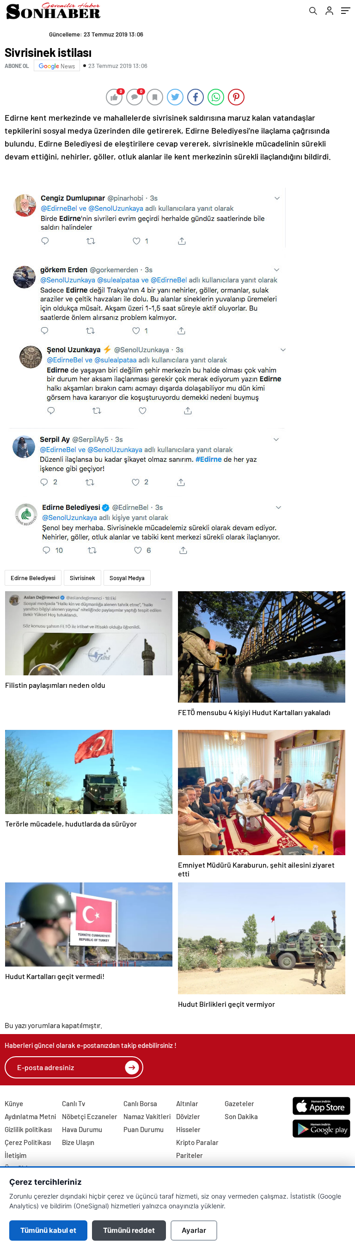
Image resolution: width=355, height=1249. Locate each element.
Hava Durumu (82, 1129)
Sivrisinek (82, 578)
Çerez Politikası (28, 1142)
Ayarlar (194, 1230)
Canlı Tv (73, 1103)
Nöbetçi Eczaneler (89, 1116)
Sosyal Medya (127, 578)
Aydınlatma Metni (30, 1116)
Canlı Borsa (140, 1103)
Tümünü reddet (129, 1230)
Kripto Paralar (197, 1142)
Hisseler (188, 1129)
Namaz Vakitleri (147, 1116)
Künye (14, 1103)
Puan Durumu (143, 1129)
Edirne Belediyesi (33, 578)
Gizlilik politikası (28, 1129)
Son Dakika (241, 1116)
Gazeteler (239, 1103)
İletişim (15, 1155)
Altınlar (187, 1103)
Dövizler (188, 1116)
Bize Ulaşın (78, 1142)
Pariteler (189, 1155)
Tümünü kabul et (48, 1230)
